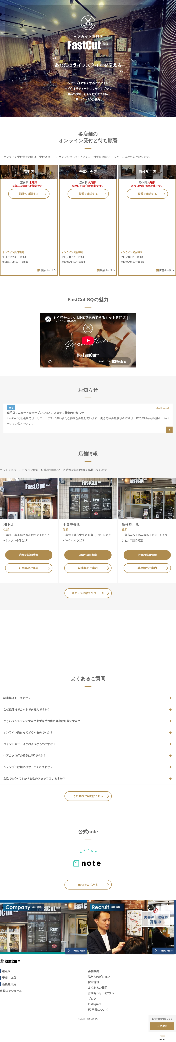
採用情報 (93, 982)
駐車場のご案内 (28, 568)
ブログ (92, 998)
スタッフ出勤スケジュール (88, 593)
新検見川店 (9, 984)
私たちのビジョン (99, 976)
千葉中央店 (9, 977)
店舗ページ (47, 270)
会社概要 (93, 971)
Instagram (94, 1004)
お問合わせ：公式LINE (102, 993)
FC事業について (98, 1009)
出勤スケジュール (11, 990)
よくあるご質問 (97, 987)
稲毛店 (6, 971)
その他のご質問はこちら (88, 796)
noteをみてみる (88, 884)
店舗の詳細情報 (28, 554)
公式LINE (88, 638)
